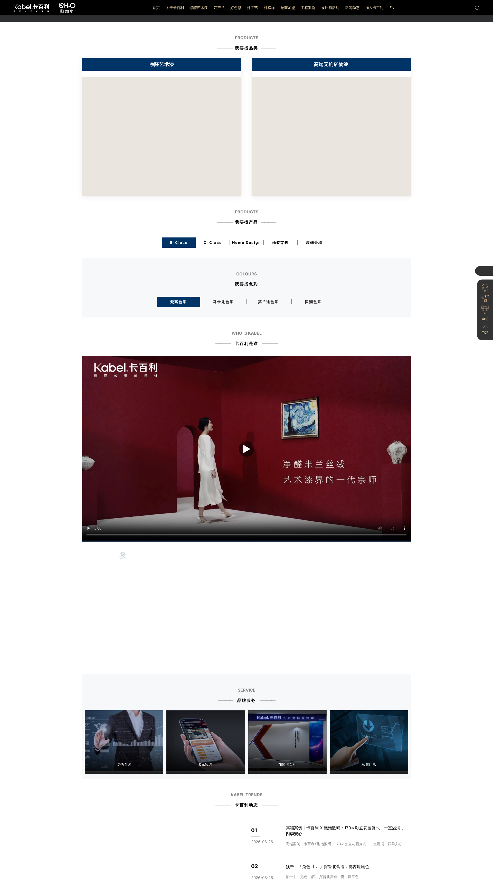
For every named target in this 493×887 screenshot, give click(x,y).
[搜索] (478, 7)
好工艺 (252, 7)
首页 (156, 7)
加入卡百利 (374, 7)
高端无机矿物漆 (331, 64)
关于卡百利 (175, 7)
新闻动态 (352, 7)
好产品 (219, 7)
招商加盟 (288, 7)
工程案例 (308, 7)
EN (392, 7)
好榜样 (269, 7)
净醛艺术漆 (199, 7)
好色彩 (235, 7)
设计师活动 (330, 7)
